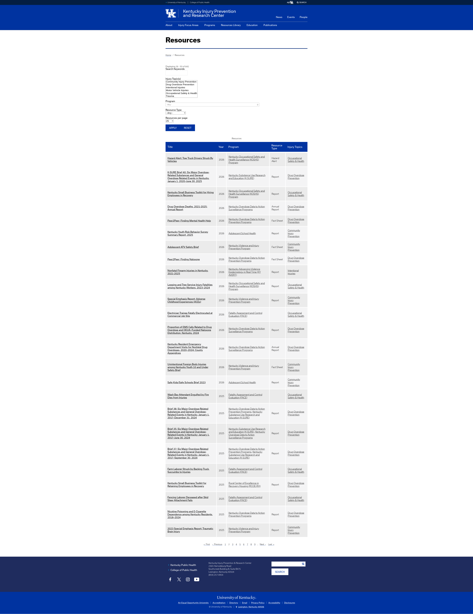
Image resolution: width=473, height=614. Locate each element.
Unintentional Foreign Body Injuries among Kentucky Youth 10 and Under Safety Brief (188, 367)
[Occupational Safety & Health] (181, 93)
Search (302, 2)
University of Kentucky (177, 2)
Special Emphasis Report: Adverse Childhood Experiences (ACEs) (186, 300)
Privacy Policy (257, 603)
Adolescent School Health (242, 233)
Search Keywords (175, 68)
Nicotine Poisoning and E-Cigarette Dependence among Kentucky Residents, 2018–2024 (190, 514)
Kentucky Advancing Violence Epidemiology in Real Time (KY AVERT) (245, 272)
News (279, 17)
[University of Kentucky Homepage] (236, 598)
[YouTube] (196, 580)
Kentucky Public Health (183, 565)
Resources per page (176, 117)
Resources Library (231, 25)
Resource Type (174, 109)
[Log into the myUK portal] (290, 2)
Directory (233, 603)
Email (244, 603)
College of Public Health (200, 2)
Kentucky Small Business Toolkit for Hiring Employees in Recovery (191, 194)
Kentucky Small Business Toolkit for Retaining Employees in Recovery (187, 484)
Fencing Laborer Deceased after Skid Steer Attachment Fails (188, 499)
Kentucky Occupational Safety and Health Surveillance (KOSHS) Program (247, 159)
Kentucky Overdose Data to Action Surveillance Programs (247, 434)
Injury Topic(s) (173, 78)
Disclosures (289, 603)
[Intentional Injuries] (181, 87)
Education (252, 25)
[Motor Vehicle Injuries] (181, 90)
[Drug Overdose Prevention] (181, 84)
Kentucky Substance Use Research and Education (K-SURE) (245, 414)
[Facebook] (170, 580)
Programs (209, 25)
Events (291, 17)
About (169, 25)
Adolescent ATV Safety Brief (183, 247)
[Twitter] (179, 580)
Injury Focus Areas (188, 25)
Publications (270, 25)
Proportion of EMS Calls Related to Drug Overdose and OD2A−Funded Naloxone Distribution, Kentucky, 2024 (190, 330)
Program (170, 101)
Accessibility (274, 603)
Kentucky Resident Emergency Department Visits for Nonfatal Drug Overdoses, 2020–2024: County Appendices (187, 348)
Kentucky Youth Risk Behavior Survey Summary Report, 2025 (188, 233)
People (303, 17)
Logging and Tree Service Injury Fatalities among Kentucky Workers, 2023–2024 (190, 286)
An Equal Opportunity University (193, 603)
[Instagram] (188, 580)
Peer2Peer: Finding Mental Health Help (189, 220)
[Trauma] (181, 96)
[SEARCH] (303, 564)
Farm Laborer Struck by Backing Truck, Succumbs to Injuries (188, 470)
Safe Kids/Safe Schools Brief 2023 (187, 382)
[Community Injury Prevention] (181, 81)
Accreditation (219, 603)
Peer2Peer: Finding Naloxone (184, 259)
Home (168, 55)
